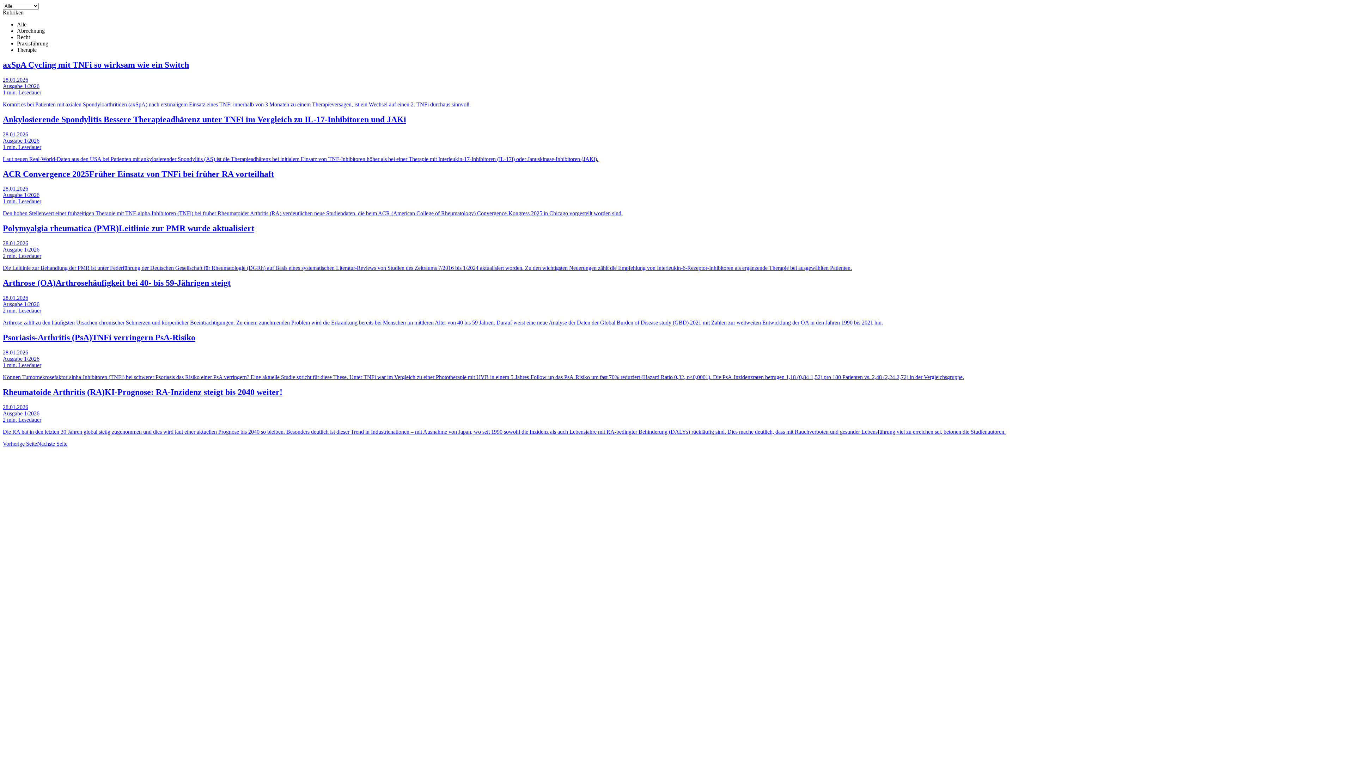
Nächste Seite (52, 444)
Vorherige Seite (20, 444)
